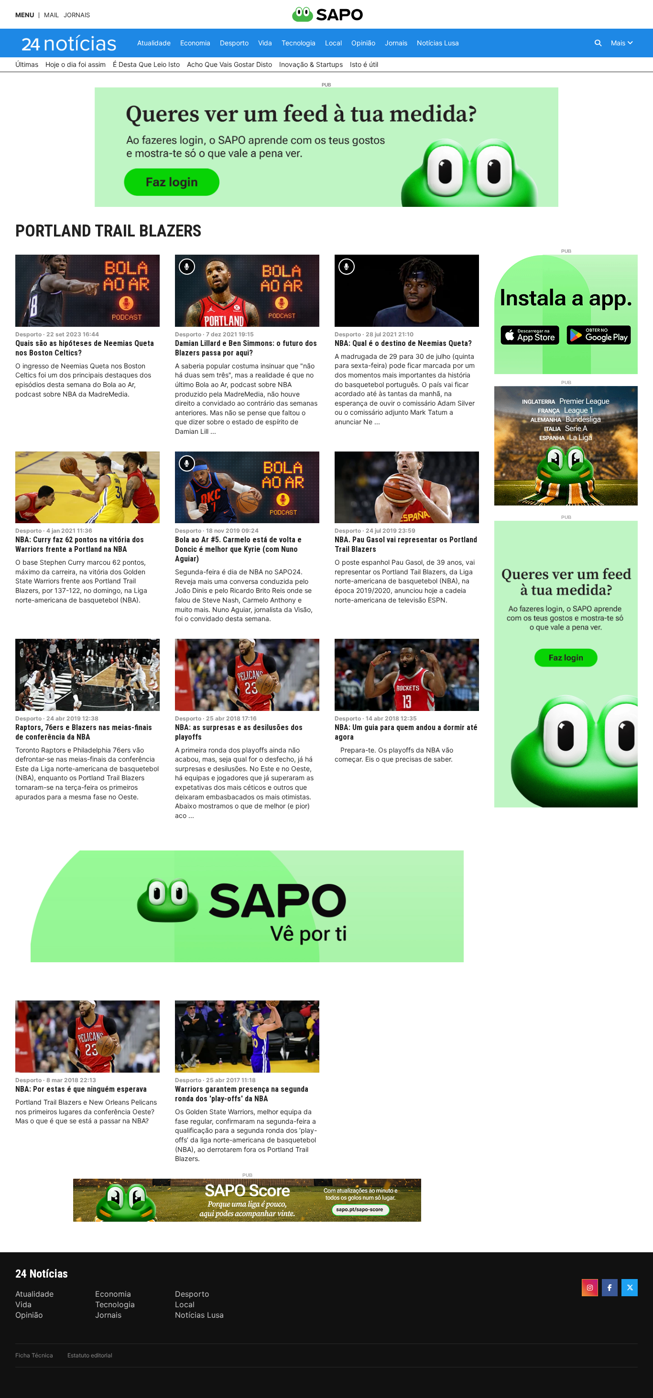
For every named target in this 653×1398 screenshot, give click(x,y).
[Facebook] (610, 1287)
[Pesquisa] (598, 43)
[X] (629, 1287)
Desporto (28, 334)
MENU (24, 15)
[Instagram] (590, 1287)
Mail (51, 15)
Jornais (77, 15)
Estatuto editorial (89, 1355)
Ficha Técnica (34, 1355)
